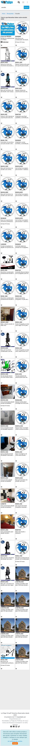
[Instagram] (11, 726)
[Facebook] (13, 726)
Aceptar (15, 743)
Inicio (3, 13)
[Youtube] (16, 726)
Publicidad (5, 42)
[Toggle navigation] (19, 2)
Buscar (26, 7)
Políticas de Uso (22, 721)
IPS (15, 717)
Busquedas (10, 13)
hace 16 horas (6, 665)
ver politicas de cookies (15, 741)
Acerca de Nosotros (8, 722)
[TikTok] (19, 726)
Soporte (15, 724)
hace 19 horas (6, 223)
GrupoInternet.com (15, 719)
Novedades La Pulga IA (9, 721)
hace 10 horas (6, 405)
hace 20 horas (20, 42)
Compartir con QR (21, 722)
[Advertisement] (15, 688)
